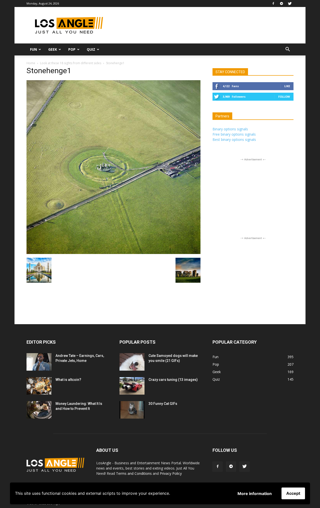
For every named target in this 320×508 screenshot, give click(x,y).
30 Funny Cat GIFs (162, 404)
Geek (52, 49)
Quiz (91, 49)
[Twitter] (290, 3)
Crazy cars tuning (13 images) (173, 380)
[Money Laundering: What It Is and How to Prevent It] (39, 410)
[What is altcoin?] (39, 386)
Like (287, 86)
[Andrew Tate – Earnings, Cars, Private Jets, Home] (39, 362)
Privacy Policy (171, 473)
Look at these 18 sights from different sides (70, 63)
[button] (288, 49)
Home (30, 63)
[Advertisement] (203, 25)
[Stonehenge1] (113, 253)
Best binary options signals (234, 139)
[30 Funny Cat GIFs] (132, 410)
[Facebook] (273, 3)
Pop (72, 49)
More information (255, 493)
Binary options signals (230, 129)
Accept (293, 493)
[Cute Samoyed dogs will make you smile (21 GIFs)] (132, 362)
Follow (284, 96)
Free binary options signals (234, 134)
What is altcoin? (68, 380)
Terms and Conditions (134, 473)
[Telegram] (281, 3)
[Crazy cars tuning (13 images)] (132, 386)
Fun (33, 49)
